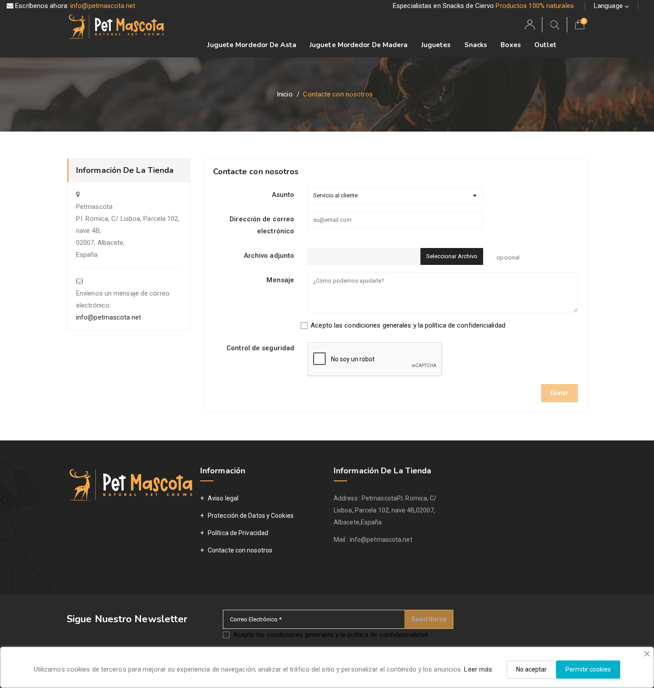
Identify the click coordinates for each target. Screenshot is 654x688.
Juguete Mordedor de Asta (251, 44)
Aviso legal (223, 498)
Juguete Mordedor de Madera (359, 44)
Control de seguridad (260, 348)
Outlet (545, 44)
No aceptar (531, 669)
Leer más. (478, 669)
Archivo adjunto (269, 256)
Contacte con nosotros (240, 550)
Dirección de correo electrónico (262, 225)
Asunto (283, 195)
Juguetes (436, 44)
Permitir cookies (588, 669)
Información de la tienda (382, 470)
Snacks (476, 44)
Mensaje (280, 280)
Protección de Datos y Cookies (251, 515)
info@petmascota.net (102, 6)
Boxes (511, 44)
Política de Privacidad (238, 532)
